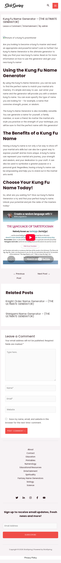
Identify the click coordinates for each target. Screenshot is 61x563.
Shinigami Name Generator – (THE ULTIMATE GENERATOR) (28, 315)
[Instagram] (30, 497)
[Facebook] (37, 497)
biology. (30, 481)
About (30, 449)
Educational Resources (30, 467)
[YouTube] (44, 497)
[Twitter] (17, 497)
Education (30, 456)
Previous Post (19, 274)
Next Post (44, 273)
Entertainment (30, 26)
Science (30, 485)
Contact (31, 453)
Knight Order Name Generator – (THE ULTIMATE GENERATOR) (29, 302)
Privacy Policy (30, 558)
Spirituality (31, 474)
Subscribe (30, 535)
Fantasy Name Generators (30, 478)
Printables (30, 460)
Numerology (30, 464)
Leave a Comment (12, 26)
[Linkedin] (23, 497)
